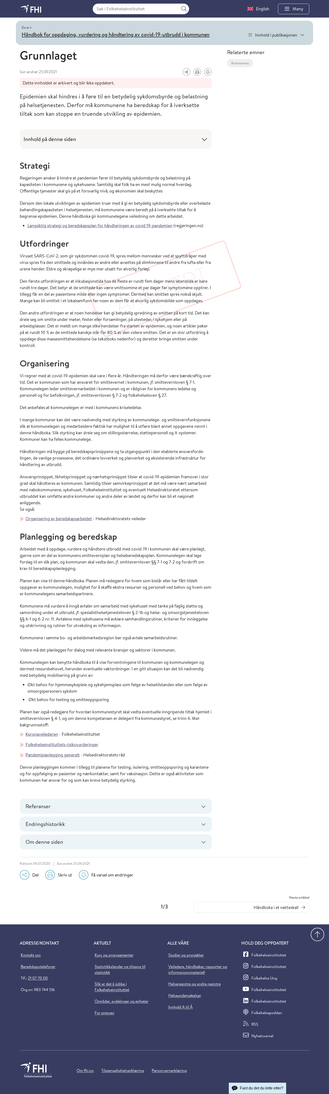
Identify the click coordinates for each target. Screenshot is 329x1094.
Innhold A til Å (180, 1007)
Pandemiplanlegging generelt (53, 755)
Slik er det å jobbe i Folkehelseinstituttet (112, 986)
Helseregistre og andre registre (194, 983)
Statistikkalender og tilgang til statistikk (120, 969)
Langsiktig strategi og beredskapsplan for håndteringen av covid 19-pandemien (99, 226)
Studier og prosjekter (186, 955)
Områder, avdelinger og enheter (121, 1001)
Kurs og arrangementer (114, 955)
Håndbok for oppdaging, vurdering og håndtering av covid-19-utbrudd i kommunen (116, 34)
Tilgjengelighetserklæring (122, 1070)
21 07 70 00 (38, 978)
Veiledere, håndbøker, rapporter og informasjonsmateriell (197, 969)
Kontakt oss (31, 955)
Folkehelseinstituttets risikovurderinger (62, 745)
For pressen (104, 1012)
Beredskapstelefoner (38, 966)
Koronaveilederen (42, 734)
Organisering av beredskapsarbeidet (59, 519)
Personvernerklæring (169, 1070)
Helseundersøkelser (184, 995)
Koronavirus (240, 63)
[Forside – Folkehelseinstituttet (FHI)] (31, 9)
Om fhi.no (85, 1070)
